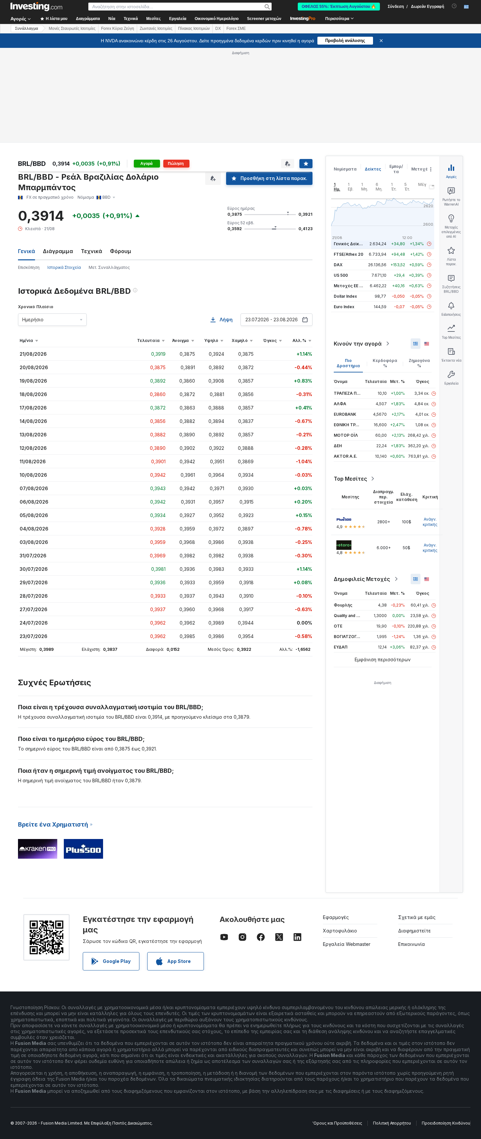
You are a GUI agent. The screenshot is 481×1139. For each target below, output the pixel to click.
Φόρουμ (120, 251)
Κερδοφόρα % (385, 363)
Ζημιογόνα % (419, 363)
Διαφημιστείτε (414, 930)
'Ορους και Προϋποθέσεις (337, 1123)
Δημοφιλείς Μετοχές (362, 579)
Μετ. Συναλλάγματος (109, 267)
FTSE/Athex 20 (348, 254)
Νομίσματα (345, 169)
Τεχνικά (91, 251)
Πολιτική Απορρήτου (392, 1123)
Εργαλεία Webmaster (346, 944)
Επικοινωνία (411, 944)
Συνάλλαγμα (26, 28)
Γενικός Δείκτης (350, 243)
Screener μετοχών (264, 18)
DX (218, 28)
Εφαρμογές (336, 917)
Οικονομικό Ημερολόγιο (217, 18)
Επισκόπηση (29, 267)
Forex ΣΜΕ (236, 28)
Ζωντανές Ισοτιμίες (156, 28)
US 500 (341, 275)
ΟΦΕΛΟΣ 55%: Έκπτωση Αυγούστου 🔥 (339, 6)
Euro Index (344, 306)
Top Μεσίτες (350, 478)
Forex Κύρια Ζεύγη (117, 28)
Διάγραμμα (58, 251)
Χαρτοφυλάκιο (340, 930)
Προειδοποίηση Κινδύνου (446, 1123)
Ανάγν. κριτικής (430, 522)
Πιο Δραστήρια (348, 363)
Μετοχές (420, 169)
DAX (338, 264)
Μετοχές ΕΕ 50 (349, 285)
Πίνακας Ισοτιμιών (194, 28)
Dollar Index (345, 296)
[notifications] (454, 6)
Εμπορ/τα (396, 169)
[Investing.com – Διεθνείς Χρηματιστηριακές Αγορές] (36, 6)
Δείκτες (373, 169)
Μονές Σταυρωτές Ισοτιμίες (72, 28)
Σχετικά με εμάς (417, 917)
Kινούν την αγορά (358, 343)
